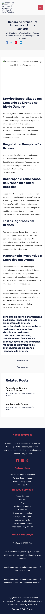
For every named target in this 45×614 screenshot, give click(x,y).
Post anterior (22, 360)
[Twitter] (11, 42)
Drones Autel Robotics (22, 513)
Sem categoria (29, 35)
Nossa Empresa (22, 496)
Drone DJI (18, 35)
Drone (10, 35)
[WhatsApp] (27, 460)
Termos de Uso (22, 485)
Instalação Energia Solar (22, 527)
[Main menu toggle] (40, 7)
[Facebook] (7, 42)
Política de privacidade (22, 478)
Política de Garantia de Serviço (22, 474)
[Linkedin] (21, 42)
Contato (22, 499)
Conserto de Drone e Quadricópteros (16, 389)
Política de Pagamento (22, 481)
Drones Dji (22, 509)
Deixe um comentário (13, 393)
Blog (22, 503)
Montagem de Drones (17, 404)
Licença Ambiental (22, 520)
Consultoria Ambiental (22, 523)
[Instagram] (22, 460)
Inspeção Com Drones (22, 516)
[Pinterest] (16, 42)
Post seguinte (22, 367)
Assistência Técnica (22, 506)
